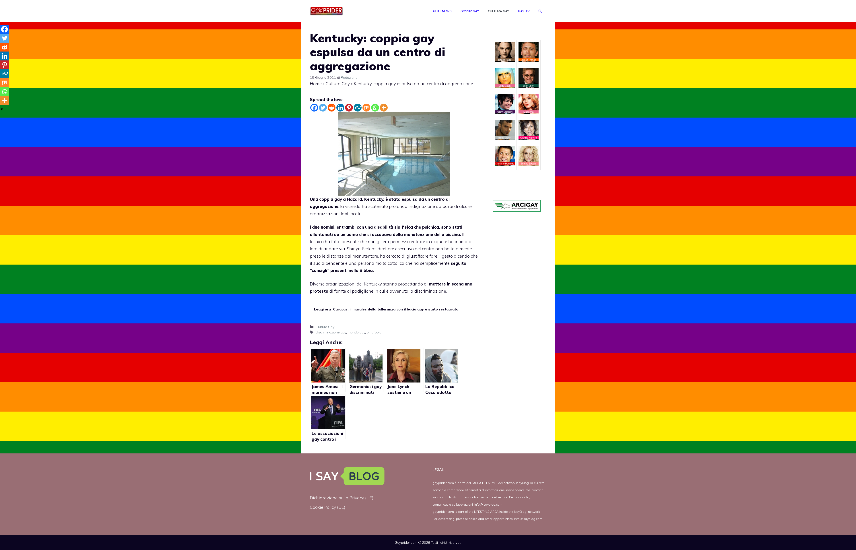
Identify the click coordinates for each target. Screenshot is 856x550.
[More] (384, 108)
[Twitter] (323, 108)
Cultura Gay (498, 11)
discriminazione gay (331, 332)
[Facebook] (314, 108)
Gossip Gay (470, 11)
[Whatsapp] (375, 108)
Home (316, 83)
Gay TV (524, 11)
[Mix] (366, 108)
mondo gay (356, 332)
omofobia (374, 332)
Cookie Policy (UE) (327, 507)
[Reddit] (331, 108)
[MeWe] (358, 108)
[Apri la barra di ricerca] (540, 11)
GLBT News (442, 11)
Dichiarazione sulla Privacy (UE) (341, 497)
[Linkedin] (340, 108)
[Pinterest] (349, 108)
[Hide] (2, 109)
